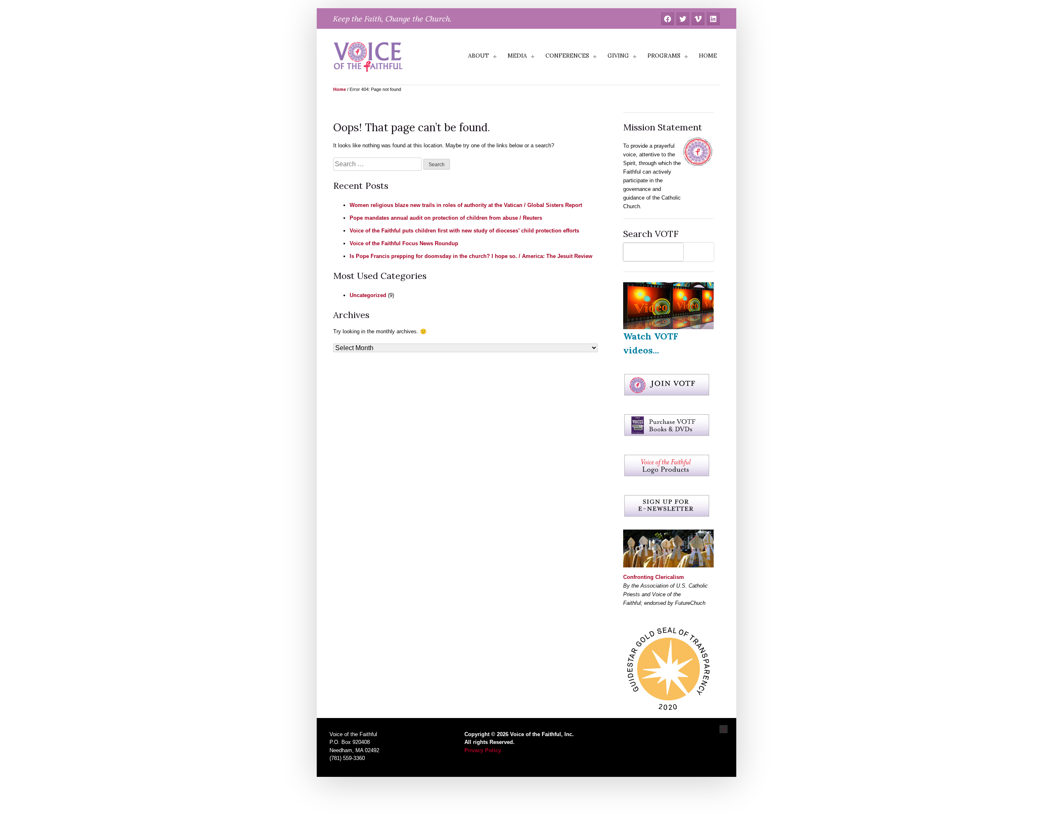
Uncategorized (368, 295)
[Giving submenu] (634, 56)
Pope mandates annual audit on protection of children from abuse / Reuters (446, 218)
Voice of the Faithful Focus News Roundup (404, 243)
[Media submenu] (532, 56)
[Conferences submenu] (594, 56)
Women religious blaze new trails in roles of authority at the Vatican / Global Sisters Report (466, 205)
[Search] (701, 252)
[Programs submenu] (686, 56)
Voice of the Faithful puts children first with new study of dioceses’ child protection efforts (464, 231)
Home (339, 89)
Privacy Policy (482, 750)
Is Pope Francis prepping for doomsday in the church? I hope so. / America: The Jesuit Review (471, 256)
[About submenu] (494, 56)
